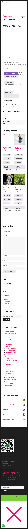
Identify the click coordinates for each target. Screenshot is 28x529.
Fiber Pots (8, 362)
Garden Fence (9, 340)
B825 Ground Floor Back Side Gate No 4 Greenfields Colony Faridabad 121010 (12, 473)
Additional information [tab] (11, 96)
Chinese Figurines (9, 331)
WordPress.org (8, 303)
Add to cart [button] (7, 154)
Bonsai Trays (9, 383)
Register (6, 295)
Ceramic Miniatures (11, 348)
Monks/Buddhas (8, 354)
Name (5, 255)
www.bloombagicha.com (9, 479)
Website (5, 265)
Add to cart (11, 73)
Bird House (9, 335)
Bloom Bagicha (9, 19)
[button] (11, 76)
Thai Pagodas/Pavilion (10, 379)
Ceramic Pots (9, 358)
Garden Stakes (10, 377)
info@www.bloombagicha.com (10, 477)
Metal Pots (8, 365)
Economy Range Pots (11, 360)
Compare (9, 82)
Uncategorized (8, 385)
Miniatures (7, 346)
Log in (5, 297)
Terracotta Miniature (11, 352)
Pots (5, 356)
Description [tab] (8, 92)
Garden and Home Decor (10, 333)
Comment (6, 235)
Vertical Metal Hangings (10, 387)
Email (5, 260)
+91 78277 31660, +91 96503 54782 (12, 475)
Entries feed (7, 299)
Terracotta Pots (10, 371)
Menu (23, 17)
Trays (5, 381)
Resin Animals (9, 342)
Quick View (7, 158)
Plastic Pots (9, 367)
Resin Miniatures (10, 350)
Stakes (6, 375)
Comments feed (8, 301)
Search (6, 319)
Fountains (8, 338)
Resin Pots (8, 369)
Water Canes (9, 344)
